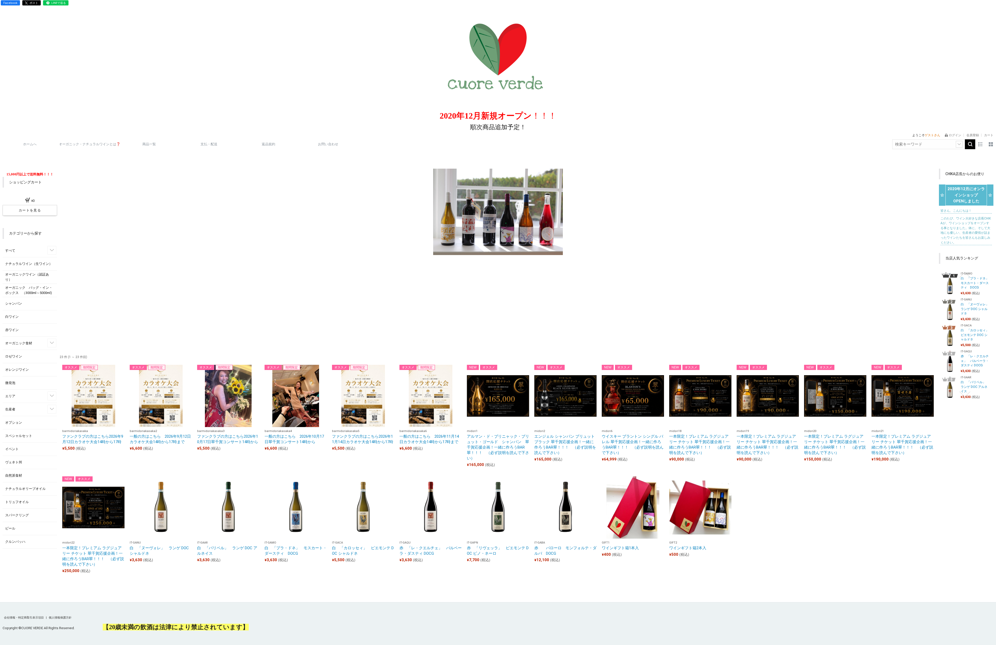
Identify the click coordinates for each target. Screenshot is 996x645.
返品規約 (268, 144)
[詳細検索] (959, 144)
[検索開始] (970, 144)
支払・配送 (208, 144)
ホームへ (30, 144)
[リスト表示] (980, 144)
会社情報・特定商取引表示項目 (24, 617)
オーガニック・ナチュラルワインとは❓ (89, 144)
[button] (965, 274)
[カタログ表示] (991, 144)
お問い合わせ (328, 144)
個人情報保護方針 (60, 617)
